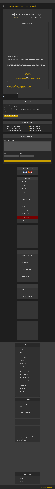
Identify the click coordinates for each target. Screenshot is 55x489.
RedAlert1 (22, 394)
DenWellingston (23, 380)
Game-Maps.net (28, 74)
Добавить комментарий (24, 17)
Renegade (27, 12)
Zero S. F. (22, 352)
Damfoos (22, 355)
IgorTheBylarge (23, 374)
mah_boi (22, 357)
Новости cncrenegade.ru (35, 128)
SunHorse (22, 385)
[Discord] (26, 172)
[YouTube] (31, 172)
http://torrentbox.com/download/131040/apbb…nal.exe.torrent (28, 78)
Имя (5, 153)
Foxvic (21, 366)
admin (36, 17)
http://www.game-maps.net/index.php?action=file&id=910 (19, 87)
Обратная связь (48, 487)
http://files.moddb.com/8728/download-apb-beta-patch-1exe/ (20, 86)
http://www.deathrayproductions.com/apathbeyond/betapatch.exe (20, 85)
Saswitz (22, 349)
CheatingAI (22, 391)
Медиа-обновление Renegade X (13, 126)
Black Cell (28, 76)
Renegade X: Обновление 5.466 (37, 130)
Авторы (43, 487)
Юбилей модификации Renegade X (14, 130)
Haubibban (22, 388)
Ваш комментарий (9, 140)
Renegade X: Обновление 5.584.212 (14, 128)
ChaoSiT (22, 363)
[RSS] (29, 172)
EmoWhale (28, 73)
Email (21, 153)
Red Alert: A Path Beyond (35, 126)
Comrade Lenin (23, 369)
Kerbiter (22, 383)
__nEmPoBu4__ (23, 360)
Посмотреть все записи (11, 115)
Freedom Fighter (24, 377)
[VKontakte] (24, 172)
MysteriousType (23, 371)
